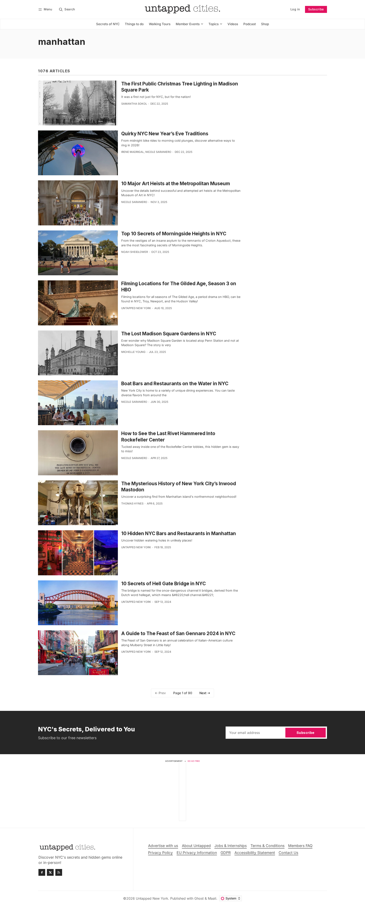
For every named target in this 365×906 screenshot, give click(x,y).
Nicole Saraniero (158, 152)
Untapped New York (136, 308)
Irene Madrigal (132, 152)
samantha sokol (134, 103)
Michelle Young (133, 352)
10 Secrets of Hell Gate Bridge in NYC (163, 583)
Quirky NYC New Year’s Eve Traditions (164, 133)
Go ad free (194, 761)
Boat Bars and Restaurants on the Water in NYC (174, 383)
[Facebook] (41, 872)
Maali (212, 898)
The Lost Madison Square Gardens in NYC (168, 333)
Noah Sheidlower (134, 252)
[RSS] (58, 872)
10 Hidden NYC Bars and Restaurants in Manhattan (178, 533)
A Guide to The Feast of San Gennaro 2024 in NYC (178, 633)
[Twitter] (50, 872)
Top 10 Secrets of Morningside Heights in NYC (173, 233)
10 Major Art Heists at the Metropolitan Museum (175, 183)
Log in (295, 9)
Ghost (199, 898)
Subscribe (316, 9)
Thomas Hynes (132, 503)
